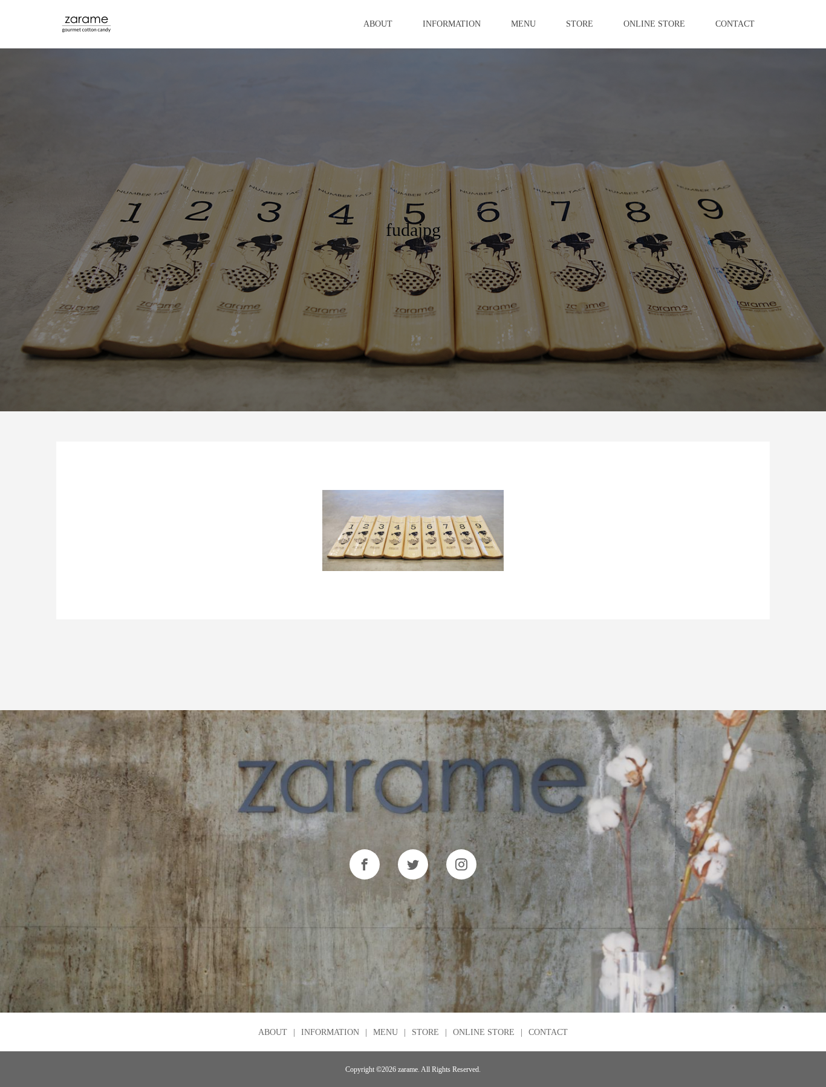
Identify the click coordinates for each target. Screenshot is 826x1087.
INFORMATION (452, 23)
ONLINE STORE (654, 23)
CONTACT (735, 23)
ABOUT (377, 23)
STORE (579, 23)
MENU (523, 23)
